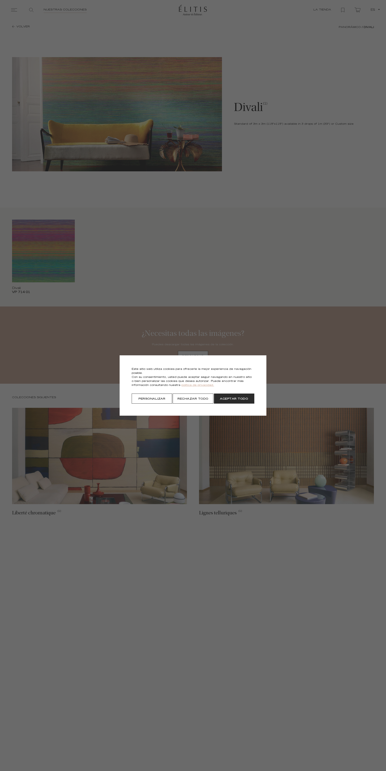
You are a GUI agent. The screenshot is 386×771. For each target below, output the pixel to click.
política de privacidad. (197, 385)
